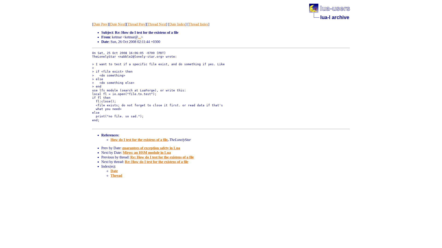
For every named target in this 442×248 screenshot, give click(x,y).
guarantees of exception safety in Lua (151, 148)
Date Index (177, 24)
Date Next (117, 24)
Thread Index (198, 24)
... (139, 37)
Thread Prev (136, 24)
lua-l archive (334, 17)
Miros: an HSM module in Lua (147, 153)
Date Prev (100, 24)
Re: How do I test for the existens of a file (162, 157)
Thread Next (157, 24)
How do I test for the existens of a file (139, 140)
